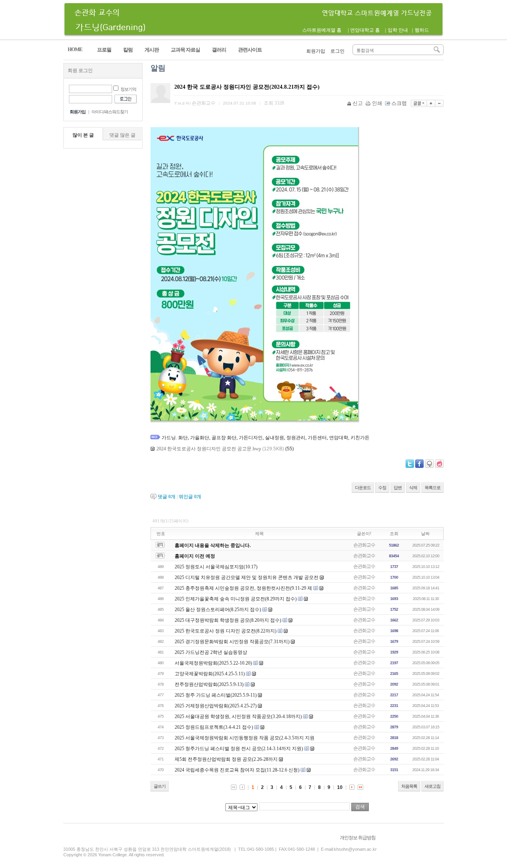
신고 (358, 103)
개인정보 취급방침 (357, 837)
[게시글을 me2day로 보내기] (429, 463)
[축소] (439, 103)
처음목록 (409, 786)
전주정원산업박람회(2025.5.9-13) (209, 684)
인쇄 (377, 103)
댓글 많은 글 (122, 135)
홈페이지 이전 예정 (195, 556)
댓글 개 (166, 496)
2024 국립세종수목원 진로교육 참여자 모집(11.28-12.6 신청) (237, 770)
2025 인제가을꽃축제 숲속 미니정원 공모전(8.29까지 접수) (236, 599)
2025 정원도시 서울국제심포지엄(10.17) (216, 567)
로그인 (337, 51)
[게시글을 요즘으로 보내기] (439, 463)
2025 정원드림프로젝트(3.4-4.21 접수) (214, 727)
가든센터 (317, 437)
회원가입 (315, 51)
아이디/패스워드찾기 (109, 111)
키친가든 (360, 437)
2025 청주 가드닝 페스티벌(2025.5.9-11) (216, 695)
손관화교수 (364, 545)
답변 (398, 487)
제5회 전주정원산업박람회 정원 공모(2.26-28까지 (226, 759)
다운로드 (363, 487)
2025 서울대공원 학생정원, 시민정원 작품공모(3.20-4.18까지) (238, 716)
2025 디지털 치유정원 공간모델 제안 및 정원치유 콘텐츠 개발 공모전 (246, 577)
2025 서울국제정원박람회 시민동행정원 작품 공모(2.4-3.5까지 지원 (244, 738)
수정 (382, 487)
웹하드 (422, 30)
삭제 (413, 487)
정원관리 (295, 437)
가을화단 (199, 437)
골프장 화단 (224, 437)
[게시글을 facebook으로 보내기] (419, 463)
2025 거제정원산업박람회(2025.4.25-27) (216, 706)
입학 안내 (398, 30)
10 (340, 787)
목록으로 (432, 487)
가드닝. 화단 (175, 437)
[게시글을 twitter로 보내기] (410, 463)
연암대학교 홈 (365, 30)
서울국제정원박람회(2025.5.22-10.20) (213, 663)
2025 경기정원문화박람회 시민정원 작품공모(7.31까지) (232, 641)
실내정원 (274, 437)
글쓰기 (160, 786)
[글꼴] (419, 103)
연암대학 (338, 437)
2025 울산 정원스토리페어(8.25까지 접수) (218, 609)
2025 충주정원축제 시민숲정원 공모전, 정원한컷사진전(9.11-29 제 (243, 588)
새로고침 (432, 786)
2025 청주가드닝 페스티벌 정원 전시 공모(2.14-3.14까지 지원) (239, 748)
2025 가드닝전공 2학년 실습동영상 (211, 652)
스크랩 (399, 103)
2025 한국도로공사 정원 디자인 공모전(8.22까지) (225, 631)
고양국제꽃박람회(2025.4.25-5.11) (210, 673)
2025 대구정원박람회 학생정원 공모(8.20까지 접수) (228, 620)
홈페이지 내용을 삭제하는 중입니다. (213, 545)
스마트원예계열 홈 (321, 30)
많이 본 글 (83, 135)
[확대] (431, 103)
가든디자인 (251, 437)
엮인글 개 (190, 496)
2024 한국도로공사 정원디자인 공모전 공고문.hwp (208, 449)
